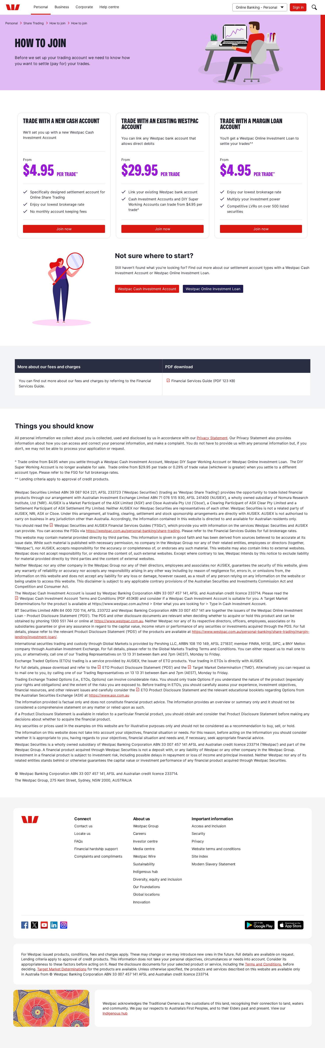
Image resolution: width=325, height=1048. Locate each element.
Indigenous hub (145, 871)
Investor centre (145, 841)
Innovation (141, 902)
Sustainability (144, 864)
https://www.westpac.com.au (118, 621)
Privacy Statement (212, 438)
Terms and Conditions (263, 964)
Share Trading (33, 23)
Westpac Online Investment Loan (213, 289)
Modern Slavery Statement (213, 864)
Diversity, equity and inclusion (157, 879)
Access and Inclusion (209, 826)
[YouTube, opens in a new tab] (44, 925)
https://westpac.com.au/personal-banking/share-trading (133, 531)
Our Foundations (146, 887)
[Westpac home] (12, 7)
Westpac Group (146, 826)
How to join (57, 23)
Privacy (198, 841)
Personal (41, 7)
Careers (139, 833)
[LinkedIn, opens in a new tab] (53, 925)
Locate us (82, 833)
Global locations (146, 894)
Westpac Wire (144, 856)
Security (198, 833)
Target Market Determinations (61, 969)
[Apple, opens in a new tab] (290, 925)
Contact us (83, 826)
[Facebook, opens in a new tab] (24, 925)
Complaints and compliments (98, 856)
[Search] (314, 7)
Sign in (298, 7)
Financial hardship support (96, 849)
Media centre (144, 849)
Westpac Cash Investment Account (147, 289)
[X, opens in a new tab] (34, 925)
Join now (64, 229)
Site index (200, 856)
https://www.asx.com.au (109, 695)
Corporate (84, 7)
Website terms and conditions (216, 849)
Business (62, 7)
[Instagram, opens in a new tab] (63, 925)
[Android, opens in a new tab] (260, 925)
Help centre (109, 7)
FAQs (78, 841)
